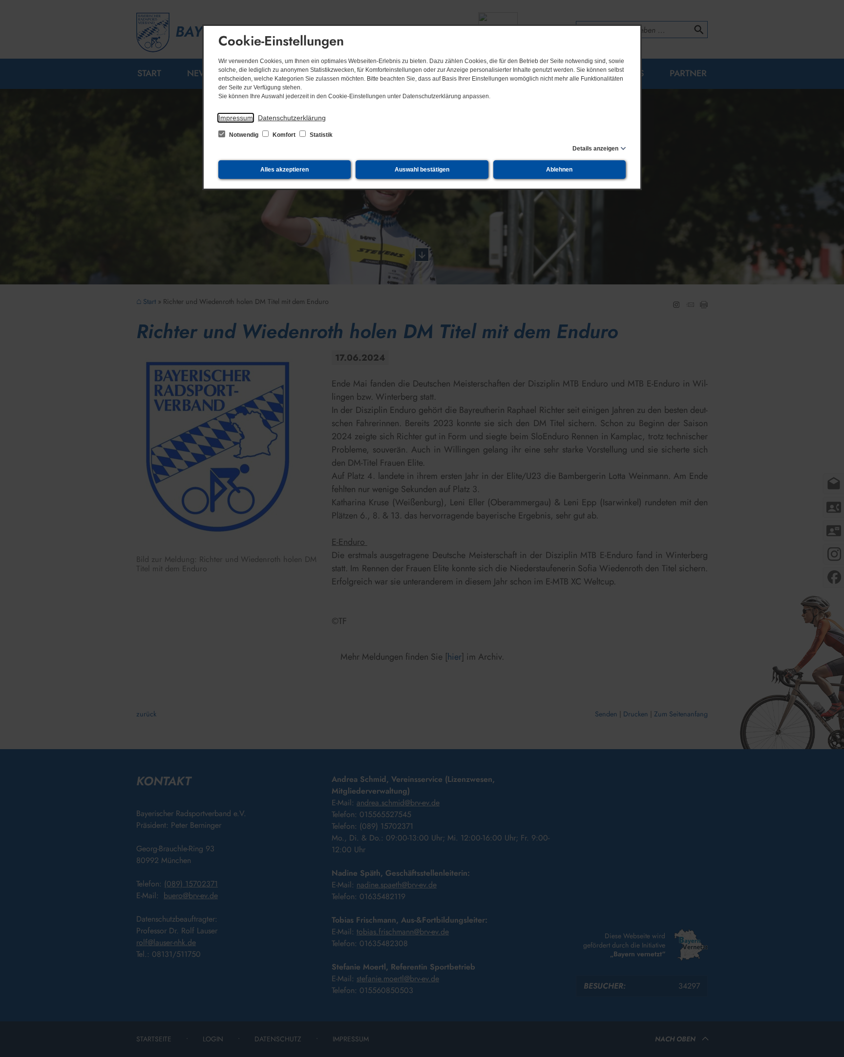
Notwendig (244, 134)
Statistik (320, 134)
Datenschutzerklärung (292, 118)
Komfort (284, 134)
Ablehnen (559, 169)
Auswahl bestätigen (422, 169)
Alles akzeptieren (284, 169)
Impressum (235, 118)
